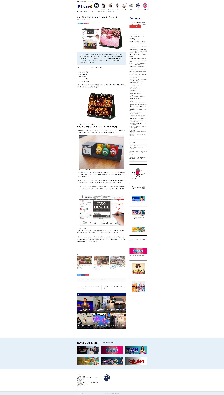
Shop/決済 (136, 82)
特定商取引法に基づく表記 (82, 384)
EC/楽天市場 (137, 64)
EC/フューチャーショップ (133, 63)
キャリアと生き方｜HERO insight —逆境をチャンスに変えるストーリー (138, 127)
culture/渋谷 (135, 36)
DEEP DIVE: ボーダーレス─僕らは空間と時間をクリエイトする (138, 47)
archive (131, 9)
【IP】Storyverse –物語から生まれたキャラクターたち (138, 107)
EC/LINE (131, 61)
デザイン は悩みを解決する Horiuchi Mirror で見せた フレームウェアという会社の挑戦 (101, 266)
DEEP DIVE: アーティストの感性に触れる (138, 44)
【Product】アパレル (133, 116)
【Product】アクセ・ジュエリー (142, 115)
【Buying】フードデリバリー (133, 90)
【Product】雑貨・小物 (140, 123)
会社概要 (79, 385)
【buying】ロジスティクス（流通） (136, 95)
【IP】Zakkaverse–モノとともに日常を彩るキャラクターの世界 (138, 110)
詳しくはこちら (135, 26)
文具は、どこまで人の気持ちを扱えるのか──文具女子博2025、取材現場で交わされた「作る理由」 (117, 266)
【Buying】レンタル (138, 93)
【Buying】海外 (132, 98)
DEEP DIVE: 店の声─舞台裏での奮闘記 (138, 51)
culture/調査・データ (133, 38)
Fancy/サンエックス (139, 74)
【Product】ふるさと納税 (133, 115)
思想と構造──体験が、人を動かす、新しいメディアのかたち (87, 383)
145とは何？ (103, 9)
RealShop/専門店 (143, 79)
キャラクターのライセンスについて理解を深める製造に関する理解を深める (138, 217)
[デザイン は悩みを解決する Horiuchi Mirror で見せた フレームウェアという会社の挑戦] (101, 260)
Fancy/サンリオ (144, 74)
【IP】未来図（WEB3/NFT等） (135, 113)
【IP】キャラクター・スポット (135, 112)
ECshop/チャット (144, 69)
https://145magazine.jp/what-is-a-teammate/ (137, 255)
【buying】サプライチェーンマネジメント (136, 85)
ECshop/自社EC (132, 72)
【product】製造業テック (132, 123)
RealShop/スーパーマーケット (135, 79)
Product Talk (124, 9)
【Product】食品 (133, 124)
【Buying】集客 (138, 98)
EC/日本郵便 (144, 63)
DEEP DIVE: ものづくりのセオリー (138, 41)
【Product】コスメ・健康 (134, 118)
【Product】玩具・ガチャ (134, 121)
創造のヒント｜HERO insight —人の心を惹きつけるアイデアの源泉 (138, 135)
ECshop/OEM (131, 66)
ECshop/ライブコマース (132, 71)
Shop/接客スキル (132, 82)
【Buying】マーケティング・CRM (136, 91)
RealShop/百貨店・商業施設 (134, 80)
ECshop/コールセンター (138, 69)
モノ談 (89, 19)
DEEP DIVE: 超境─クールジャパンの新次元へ (138, 58)
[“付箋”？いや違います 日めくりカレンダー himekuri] (84, 260)
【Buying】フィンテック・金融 (133, 87)
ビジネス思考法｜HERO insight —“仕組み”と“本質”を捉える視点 (138, 129)
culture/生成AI (141, 36)
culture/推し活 (131, 36)
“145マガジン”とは (81, 376)
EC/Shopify (133, 61)
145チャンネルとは (81, 379)
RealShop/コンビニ (135, 77)
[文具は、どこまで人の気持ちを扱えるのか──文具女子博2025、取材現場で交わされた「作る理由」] (118, 260)
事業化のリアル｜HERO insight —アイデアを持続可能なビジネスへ (138, 132)
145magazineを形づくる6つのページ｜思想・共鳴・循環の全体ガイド (87, 378)
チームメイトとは (145, 9)
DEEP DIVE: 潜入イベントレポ (136, 52)
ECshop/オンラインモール (140, 68)
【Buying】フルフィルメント (134, 88)
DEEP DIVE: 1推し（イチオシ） (135, 39)
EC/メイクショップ (139, 63)
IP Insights (117, 9)
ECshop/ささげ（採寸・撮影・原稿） (141, 66)
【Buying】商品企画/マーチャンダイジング (137, 96)
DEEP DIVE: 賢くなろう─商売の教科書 (138, 55)
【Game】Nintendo (131, 101)
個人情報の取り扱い (81, 385)
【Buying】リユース (133, 93)
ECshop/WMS (135, 66)
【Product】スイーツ (143, 118)
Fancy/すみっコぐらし (131, 74)
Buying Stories (110, 9)
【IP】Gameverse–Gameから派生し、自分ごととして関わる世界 (138, 105)
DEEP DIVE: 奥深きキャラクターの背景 (138, 49)
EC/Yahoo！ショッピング (140, 61)
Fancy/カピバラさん (135, 74)
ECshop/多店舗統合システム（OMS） (141, 71)
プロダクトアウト (85, 19)
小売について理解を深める (137, 201)
